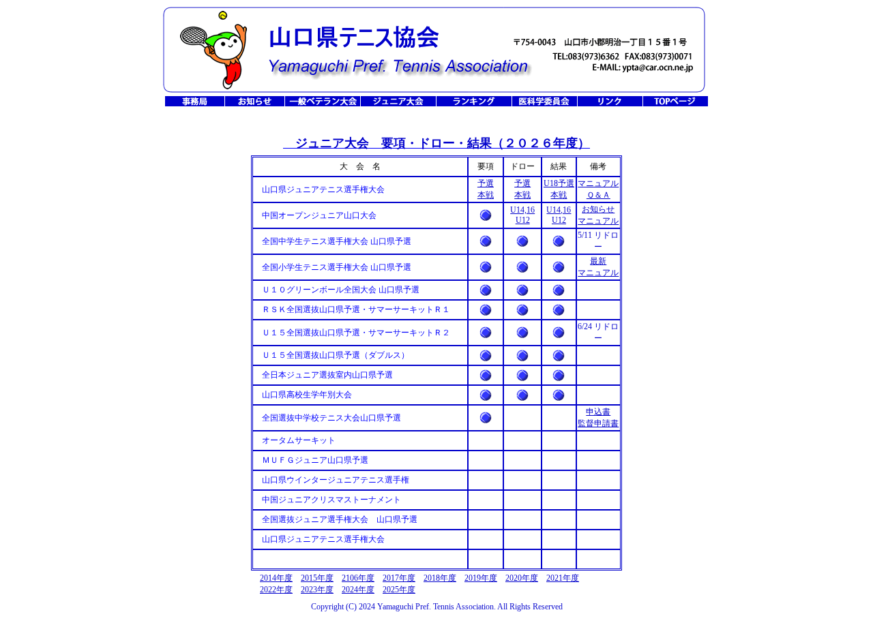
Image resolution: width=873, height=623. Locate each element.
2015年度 (317, 578)
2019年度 (480, 578)
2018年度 (440, 578)
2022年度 (276, 589)
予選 (485, 183)
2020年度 (521, 578)
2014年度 (276, 578)
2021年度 (562, 578)
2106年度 (358, 578)
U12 (523, 220)
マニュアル (598, 183)
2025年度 (399, 589)
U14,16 (522, 210)
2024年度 (358, 589)
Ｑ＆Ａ (598, 195)
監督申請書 (598, 423)
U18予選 (559, 183)
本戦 (485, 195)
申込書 (598, 411)
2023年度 (317, 589)
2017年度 (399, 578)
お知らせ (598, 209)
